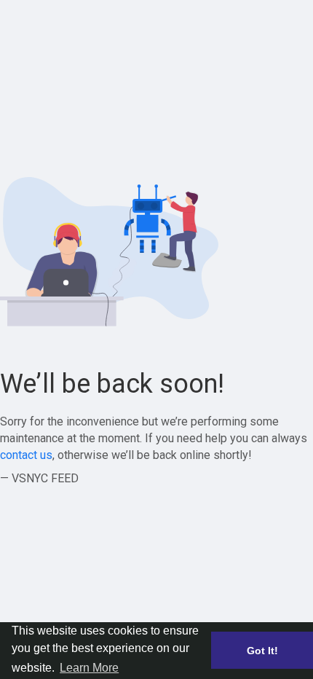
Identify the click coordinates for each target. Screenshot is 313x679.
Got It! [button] (262, 650)
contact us (26, 455)
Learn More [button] (89, 668)
